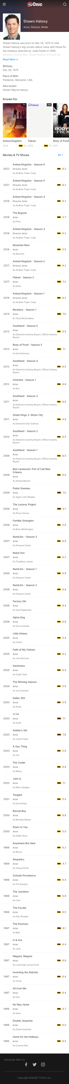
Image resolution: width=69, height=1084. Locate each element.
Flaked (32, 140)
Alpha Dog (19, 617)
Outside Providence (24, 875)
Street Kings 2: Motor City (28, 414)
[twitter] (34, 1066)
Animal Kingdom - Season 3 (29, 228)
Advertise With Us (14, 1059)
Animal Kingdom (12, 140)
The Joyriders (21, 891)
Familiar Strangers (23, 520)
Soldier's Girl (20, 730)
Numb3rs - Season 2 (25, 585)
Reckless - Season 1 (24, 309)
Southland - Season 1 (25, 450)
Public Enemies (21, 488)
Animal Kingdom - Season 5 (29, 180)
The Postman (20, 923)
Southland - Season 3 (25, 395)
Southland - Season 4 (25, 360)
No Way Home (21, 1004)
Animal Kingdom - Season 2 (29, 261)
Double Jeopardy (23, 1020)
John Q (17, 778)
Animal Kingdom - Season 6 (29, 164)
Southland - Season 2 (25, 431)
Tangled (17, 794)
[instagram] (43, 1066)
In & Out (17, 939)
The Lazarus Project (24, 504)
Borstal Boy (19, 810)
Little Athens (20, 633)
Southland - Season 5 (25, 325)
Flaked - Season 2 (23, 277)
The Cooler (19, 762)
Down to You (20, 827)
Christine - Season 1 (24, 379)
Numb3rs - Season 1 (25, 568)
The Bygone (20, 212)
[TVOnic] (34, 4)
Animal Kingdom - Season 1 (29, 293)
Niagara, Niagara (22, 956)
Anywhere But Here (24, 843)
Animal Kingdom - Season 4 (29, 196)
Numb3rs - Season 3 (25, 536)
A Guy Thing (20, 746)
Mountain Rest (21, 245)
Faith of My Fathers (24, 649)
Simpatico (18, 859)
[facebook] (26, 1066)
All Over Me (19, 988)
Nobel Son (19, 552)
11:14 (16, 714)
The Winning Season (25, 681)
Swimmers (19, 665)
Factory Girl (19, 601)
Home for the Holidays (26, 1036)
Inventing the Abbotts (25, 972)
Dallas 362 (19, 698)
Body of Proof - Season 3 (27, 344)
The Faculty (19, 907)
